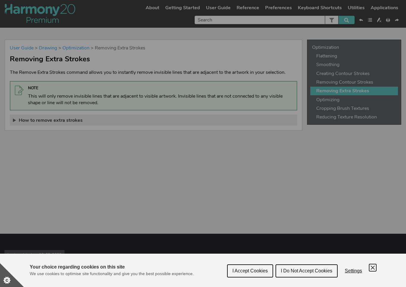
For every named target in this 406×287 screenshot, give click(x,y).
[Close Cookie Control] (372, 267)
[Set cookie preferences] (12, 275)
